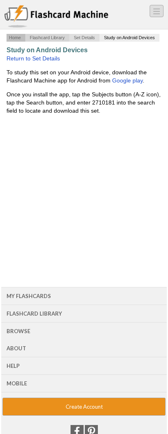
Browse (18, 331)
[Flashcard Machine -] (56, 16)
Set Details (84, 37)
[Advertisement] (84, 171)
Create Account (84, 406)
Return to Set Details (33, 58)
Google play (127, 80)
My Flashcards (29, 296)
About (16, 348)
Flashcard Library (47, 37)
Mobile (17, 383)
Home (15, 37)
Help (13, 366)
